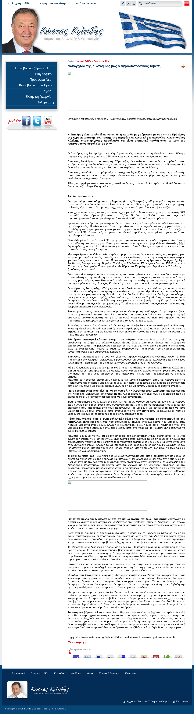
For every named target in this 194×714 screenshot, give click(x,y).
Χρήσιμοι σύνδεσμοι (55, 3)
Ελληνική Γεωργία (39, 97)
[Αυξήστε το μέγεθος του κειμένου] (122, 5)
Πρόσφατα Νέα (41, 79)
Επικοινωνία (88, 3)
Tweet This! (87, 655)
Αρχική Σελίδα (84, 61)
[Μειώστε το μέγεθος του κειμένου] (128, 5)
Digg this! (133, 655)
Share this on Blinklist (178, 655)
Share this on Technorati (167, 655)
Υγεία (48, 91)
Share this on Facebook (76, 655)
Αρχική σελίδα (21, 3)
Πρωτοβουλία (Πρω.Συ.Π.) (32, 68)
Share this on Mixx (155, 655)
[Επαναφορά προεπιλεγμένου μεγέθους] (133, 5)
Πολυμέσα (44, 102)
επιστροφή (79, 642)
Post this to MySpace (99, 655)
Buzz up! (144, 655)
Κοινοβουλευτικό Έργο (35, 85)
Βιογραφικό (43, 74)
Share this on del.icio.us (121, 655)
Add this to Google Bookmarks (110, 655)
